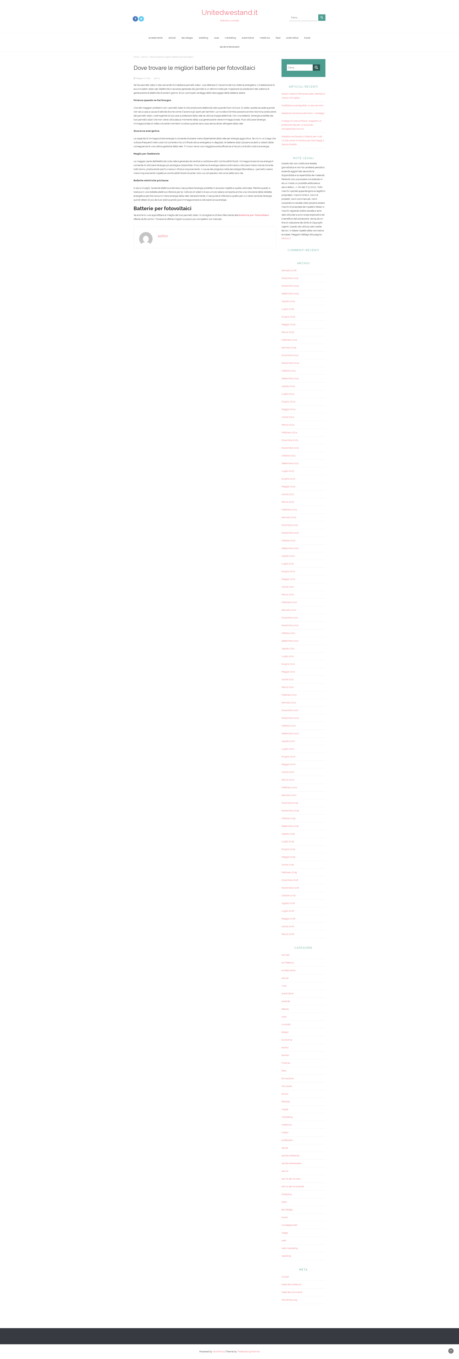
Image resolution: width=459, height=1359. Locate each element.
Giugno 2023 (288, 478)
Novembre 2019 (290, 810)
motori (284, 1132)
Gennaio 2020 (289, 795)
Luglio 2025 (287, 309)
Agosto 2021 (288, 648)
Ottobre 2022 (288, 540)
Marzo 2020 (287, 779)
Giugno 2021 (288, 664)
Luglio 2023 (287, 471)
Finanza (285, 1063)
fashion (285, 1055)
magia (284, 1109)
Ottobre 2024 (288, 370)
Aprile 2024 (287, 417)
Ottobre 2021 (288, 633)
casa (216, 37)
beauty (285, 1009)
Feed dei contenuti (291, 1284)
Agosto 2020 (288, 741)
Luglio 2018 (287, 911)
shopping (286, 1194)
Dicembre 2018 (289, 880)
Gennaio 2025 (288, 347)
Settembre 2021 (290, 640)
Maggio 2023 (288, 486)
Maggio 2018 (288, 918)
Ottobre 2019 (288, 818)
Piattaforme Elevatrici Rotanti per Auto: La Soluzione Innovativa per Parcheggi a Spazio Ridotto (302, 140)
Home (136, 57)
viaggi (284, 1232)
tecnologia (187, 37)
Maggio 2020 (288, 764)
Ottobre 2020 (288, 725)
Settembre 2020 (290, 733)
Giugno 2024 (288, 401)
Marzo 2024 (287, 424)
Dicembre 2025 (289, 278)
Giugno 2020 (288, 756)
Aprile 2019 (287, 864)
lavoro (284, 1093)
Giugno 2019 (288, 849)
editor (163, 236)
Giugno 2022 (288, 571)
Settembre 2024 (290, 378)
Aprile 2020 (287, 772)
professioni (287, 1140)
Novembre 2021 (290, 625)
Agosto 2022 (288, 556)
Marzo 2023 (287, 502)
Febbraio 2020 (289, 787)
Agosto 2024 (288, 386)
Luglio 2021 (287, 656)
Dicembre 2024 (289, 355)
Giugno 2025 (288, 316)
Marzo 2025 (287, 332)
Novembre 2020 (290, 718)
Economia (286, 1039)
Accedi (285, 1276)
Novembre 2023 (290, 448)
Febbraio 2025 (289, 339)
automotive (248, 37)
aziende (285, 1001)
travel (307, 37)
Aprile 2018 (287, 926)
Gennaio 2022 (288, 610)
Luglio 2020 (287, 749)
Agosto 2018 (288, 903)
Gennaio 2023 (288, 517)
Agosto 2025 (288, 301)
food (278, 37)
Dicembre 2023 (289, 440)
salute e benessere (229, 46)
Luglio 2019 (287, 841)
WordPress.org (289, 1300)
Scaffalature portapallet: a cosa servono (302, 105)
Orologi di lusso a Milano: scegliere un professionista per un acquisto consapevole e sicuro (301, 125)
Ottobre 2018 (288, 895)
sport (284, 1202)
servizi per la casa (290, 1178)
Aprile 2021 (287, 679)
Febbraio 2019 (289, 872)
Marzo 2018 (287, 934)
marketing (230, 37)
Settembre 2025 (290, 293)
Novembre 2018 (290, 887)
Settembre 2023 (290, 463)
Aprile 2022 (287, 586)
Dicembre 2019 (289, 803)
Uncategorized (289, 1225)
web (283, 1240)
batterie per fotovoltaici (254, 215)
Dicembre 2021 (289, 617)
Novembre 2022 (290, 532)
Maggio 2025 (288, 324)
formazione (287, 1078)
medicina (265, 37)
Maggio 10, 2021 (143, 78)
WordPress (218, 1351)
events (284, 1047)
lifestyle (285, 1101)
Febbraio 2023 (289, 509)
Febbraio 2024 (289, 432)
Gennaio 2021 (288, 702)
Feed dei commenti (291, 1292)
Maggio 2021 (288, 671)
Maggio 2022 (288, 579)
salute (284, 1147)
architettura (287, 962)
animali (285, 955)
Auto (284, 985)
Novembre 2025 (290, 285)
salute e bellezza (290, 1155)
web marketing (289, 1248)
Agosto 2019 (288, 833)
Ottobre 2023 (288, 455)
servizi (144, 57)
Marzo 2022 (287, 594)
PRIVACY (286, 238)
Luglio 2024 (287, 394)
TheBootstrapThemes (248, 1351)
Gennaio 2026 (289, 270)
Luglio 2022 (287, 563)
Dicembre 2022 (289, 525)
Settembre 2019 (290, 826)
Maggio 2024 (288, 409)
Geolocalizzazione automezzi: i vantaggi (302, 113)
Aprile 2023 (287, 494)
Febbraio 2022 (289, 602)
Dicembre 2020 (290, 710)
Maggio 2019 (288, 857)
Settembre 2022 (290, 548)
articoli (172, 37)
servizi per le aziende (292, 1186)
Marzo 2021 (287, 687)
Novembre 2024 (290, 363)
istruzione (286, 1086)
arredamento (156, 37)
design (285, 1032)
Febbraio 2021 (289, 694)
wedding (203, 37)
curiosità (285, 1024)
